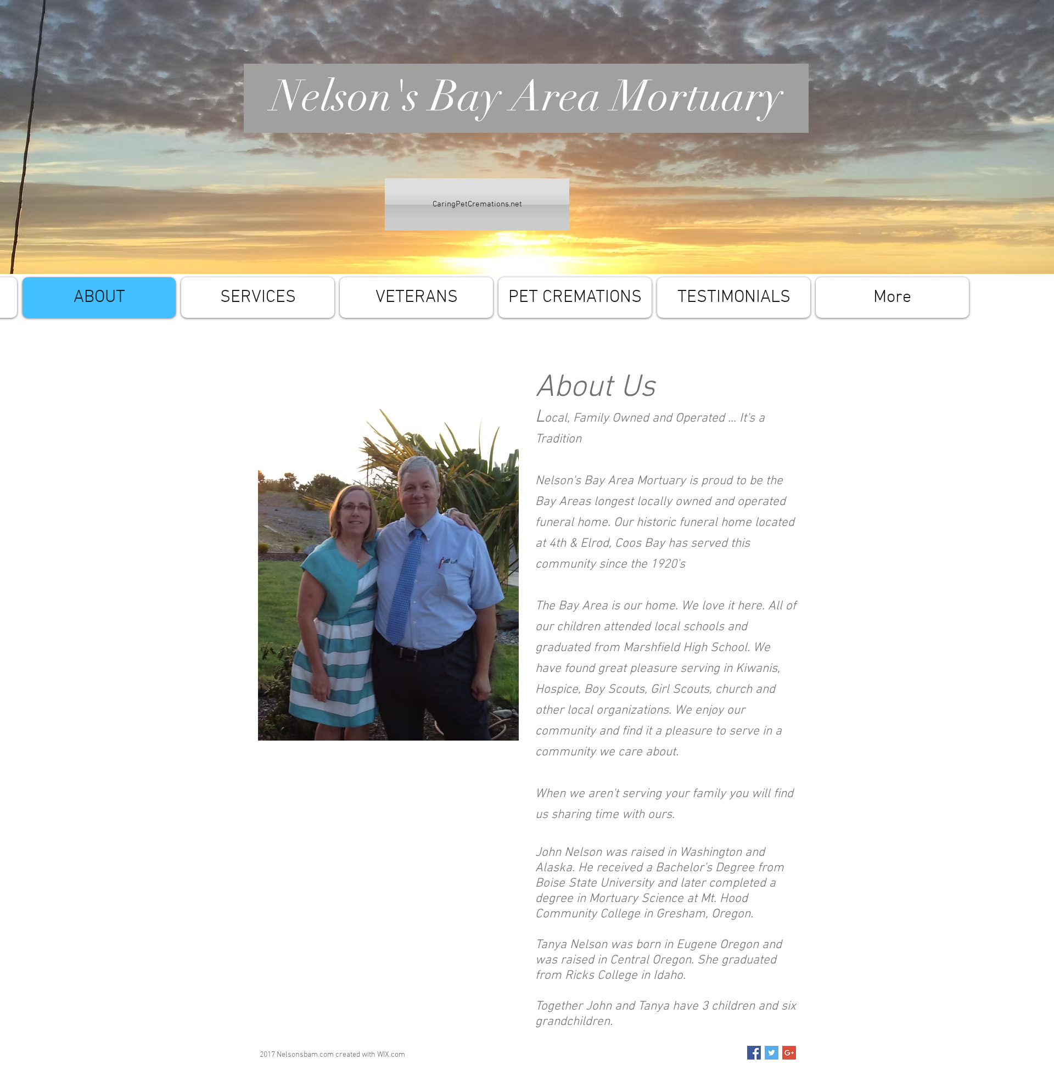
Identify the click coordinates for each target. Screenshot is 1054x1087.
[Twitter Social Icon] (771, 1053)
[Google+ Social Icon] (789, 1053)
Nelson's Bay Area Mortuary (527, 96)
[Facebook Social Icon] (754, 1053)
